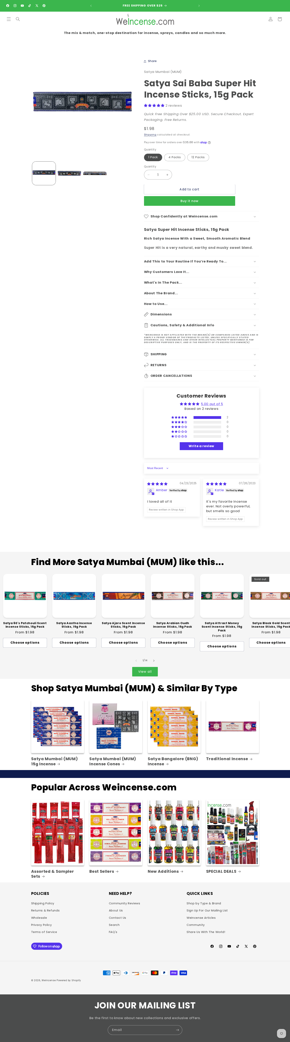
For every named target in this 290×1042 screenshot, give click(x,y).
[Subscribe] (177, 1030)
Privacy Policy (41, 925)
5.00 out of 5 (212, 404)
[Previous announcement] (91, 6)
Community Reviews (124, 903)
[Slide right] (154, 660)
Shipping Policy (42, 903)
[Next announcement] (199, 6)
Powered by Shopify (69, 980)
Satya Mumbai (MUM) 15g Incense (54, 761)
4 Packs (174, 157)
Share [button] (152, 61)
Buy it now (190, 201)
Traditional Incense (227, 758)
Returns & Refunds (45, 910)
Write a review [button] (201, 446)
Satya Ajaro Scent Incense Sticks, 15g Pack (123, 625)
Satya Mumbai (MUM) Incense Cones (112, 761)
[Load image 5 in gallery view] (95, 173)
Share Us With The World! (206, 932)
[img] (157, 484)
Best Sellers (101, 871)
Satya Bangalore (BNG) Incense (173, 761)
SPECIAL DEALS (221, 871)
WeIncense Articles (201, 918)
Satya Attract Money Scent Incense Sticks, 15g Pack (222, 626)
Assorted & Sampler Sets (52, 874)
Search (114, 925)
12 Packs (198, 157)
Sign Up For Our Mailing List (207, 910)
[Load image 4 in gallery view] (69, 173)
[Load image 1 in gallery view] (44, 173)
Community (196, 925)
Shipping (150, 134)
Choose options (25, 642)
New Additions (163, 871)
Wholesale (39, 918)
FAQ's (113, 932)
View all (145, 671)
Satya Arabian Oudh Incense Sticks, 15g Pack (172, 625)
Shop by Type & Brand (204, 903)
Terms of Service (44, 932)
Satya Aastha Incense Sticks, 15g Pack (74, 625)
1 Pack (153, 157)
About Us (116, 910)
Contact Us (117, 918)
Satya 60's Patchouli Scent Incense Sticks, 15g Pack (25, 625)
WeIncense (49, 980)
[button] (8, 19)
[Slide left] (136, 660)
